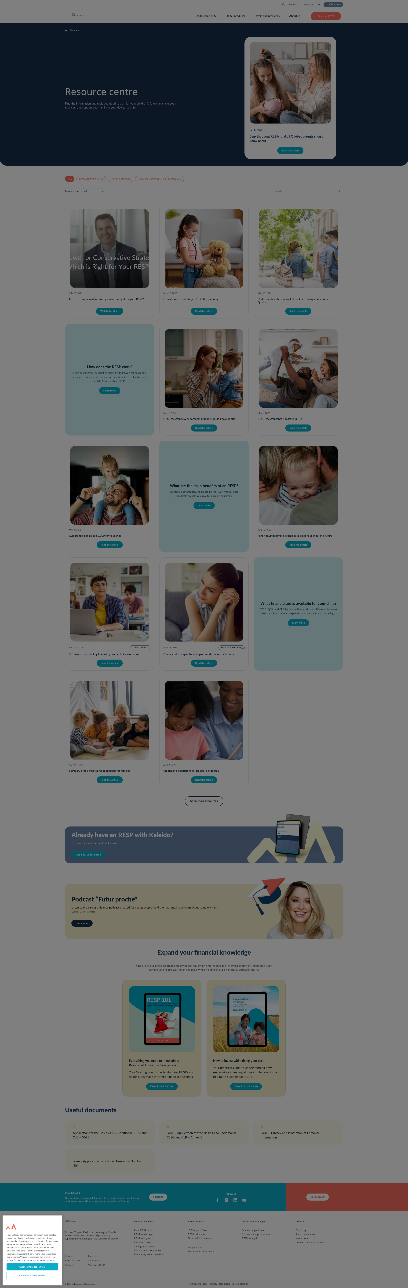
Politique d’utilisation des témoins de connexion (35, 1260)
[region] (32, 1250)
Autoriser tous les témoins (32, 1267)
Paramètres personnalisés (32, 1275)
